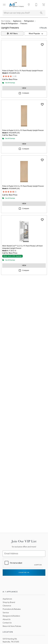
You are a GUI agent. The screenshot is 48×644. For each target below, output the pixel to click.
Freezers (23, 24)
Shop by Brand (9, 602)
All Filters (14, 33)
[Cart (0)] (44, 4)
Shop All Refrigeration (9, 24)
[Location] (29, 4)
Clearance (7, 606)
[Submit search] (41, 13)
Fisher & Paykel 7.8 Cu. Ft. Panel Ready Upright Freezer (22, 71)
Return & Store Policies (12, 626)
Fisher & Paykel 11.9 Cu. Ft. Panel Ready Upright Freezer (23, 130)
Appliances (17, 21)
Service (6, 612)
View (24, 88)
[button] (4, 4)
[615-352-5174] (36, 4)
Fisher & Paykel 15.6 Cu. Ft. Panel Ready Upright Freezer (23, 186)
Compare (25, 93)
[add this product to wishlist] (42, 44)
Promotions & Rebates (12, 609)
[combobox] (36, 33)
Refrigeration (29, 21)
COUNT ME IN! (24, 572)
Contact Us (7, 623)
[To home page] (16, 4)
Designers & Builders (11, 616)
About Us (6, 619)
